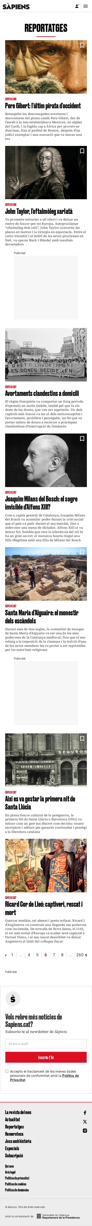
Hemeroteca (14, 1133)
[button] (82, 45)
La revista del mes (18, 1112)
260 (80, 954)
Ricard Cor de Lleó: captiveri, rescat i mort (44, 908)
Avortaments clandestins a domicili (42, 392)
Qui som (9, 1166)
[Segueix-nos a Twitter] (84, 1121)
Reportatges (14, 1126)
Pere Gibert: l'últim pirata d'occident (43, 105)
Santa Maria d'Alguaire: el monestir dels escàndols (42, 616)
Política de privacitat (17, 1177)
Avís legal (10, 1172)
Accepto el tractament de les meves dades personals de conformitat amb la (44, 1075)
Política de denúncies (17, 1189)
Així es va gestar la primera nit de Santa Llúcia (40, 802)
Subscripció (14, 1155)
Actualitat (12, 1119)
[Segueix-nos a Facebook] (84, 1112)
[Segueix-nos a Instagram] (84, 1130)
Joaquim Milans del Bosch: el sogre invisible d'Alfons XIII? (41, 502)
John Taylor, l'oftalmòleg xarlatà (39, 210)
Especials (12, 1148)
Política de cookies (15, 1183)
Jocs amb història (18, 1141)
